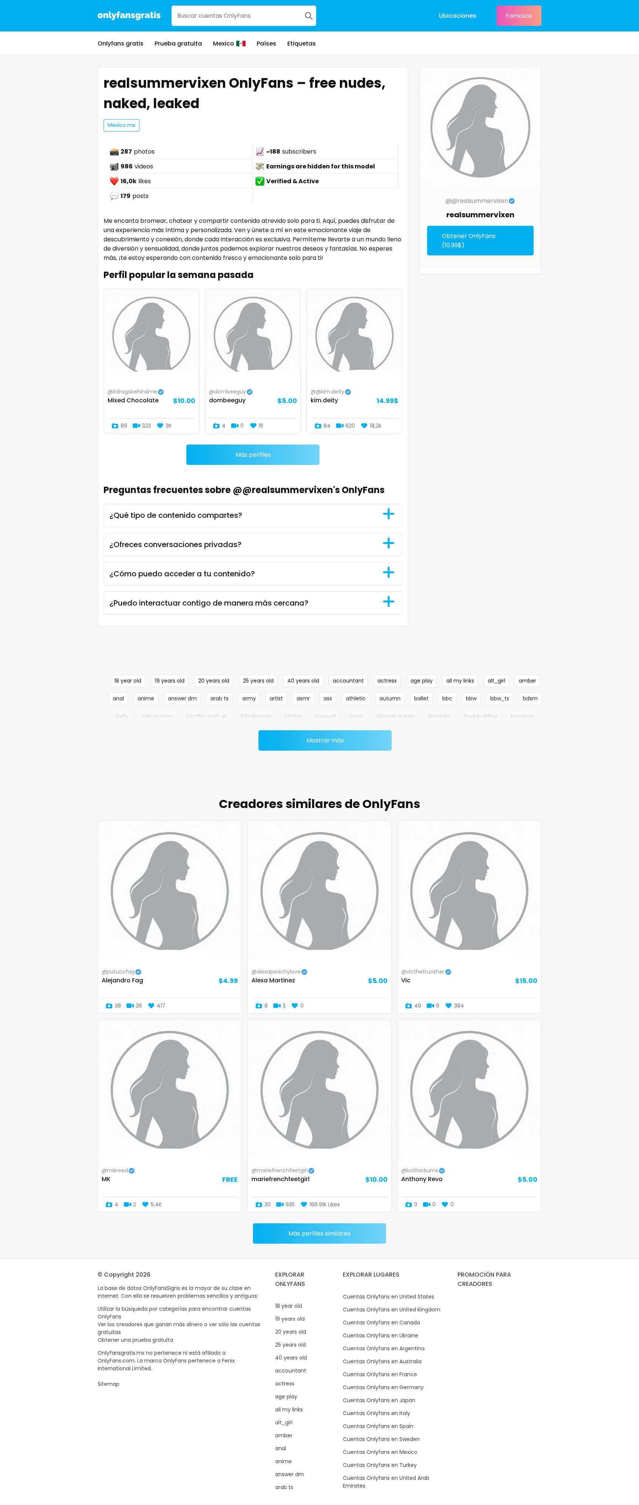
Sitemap (108, 1384)
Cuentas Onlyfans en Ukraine (380, 1335)
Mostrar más (325, 740)
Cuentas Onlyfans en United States (388, 1296)
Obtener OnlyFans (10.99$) (469, 240)
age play (421, 680)
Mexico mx (121, 125)
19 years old (170, 680)
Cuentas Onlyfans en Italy (376, 1413)
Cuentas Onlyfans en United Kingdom (391, 1309)
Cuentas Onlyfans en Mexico (380, 1452)
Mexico (223, 43)
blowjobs (439, 716)
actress (387, 680)
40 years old (303, 680)
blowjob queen (396, 716)
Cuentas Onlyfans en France (380, 1374)
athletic (356, 698)
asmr (303, 698)
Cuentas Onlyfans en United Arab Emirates (386, 1481)
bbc (447, 698)
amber (527, 680)
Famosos (519, 15)
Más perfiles (253, 454)
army (249, 698)
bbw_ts (499, 698)
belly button (157, 716)
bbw (471, 698)
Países (266, 43)
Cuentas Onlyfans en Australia (382, 1361)
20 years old (213, 680)
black (356, 716)
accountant (348, 680)
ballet (421, 698)
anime (146, 698)
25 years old (258, 680)
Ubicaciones (457, 15)
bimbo (293, 716)
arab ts (219, 698)
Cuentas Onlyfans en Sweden (381, 1439)
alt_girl (496, 680)
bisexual (325, 716)
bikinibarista (256, 716)
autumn (389, 698)
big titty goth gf (206, 716)
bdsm (530, 698)
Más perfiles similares (319, 1233)
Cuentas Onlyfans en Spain (378, 1426)
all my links (460, 680)
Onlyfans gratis (120, 43)
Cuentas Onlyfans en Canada (381, 1322)
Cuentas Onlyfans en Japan (379, 1400)
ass (328, 698)
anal (118, 698)
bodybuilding (480, 716)
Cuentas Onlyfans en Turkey (380, 1465)
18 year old (127, 680)
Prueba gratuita (178, 43)
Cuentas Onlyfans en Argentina (384, 1348)
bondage (522, 716)
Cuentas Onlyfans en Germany (383, 1387)
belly (122, 716)
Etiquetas (301, 43)
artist (276, 698)
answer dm (182, 698)
